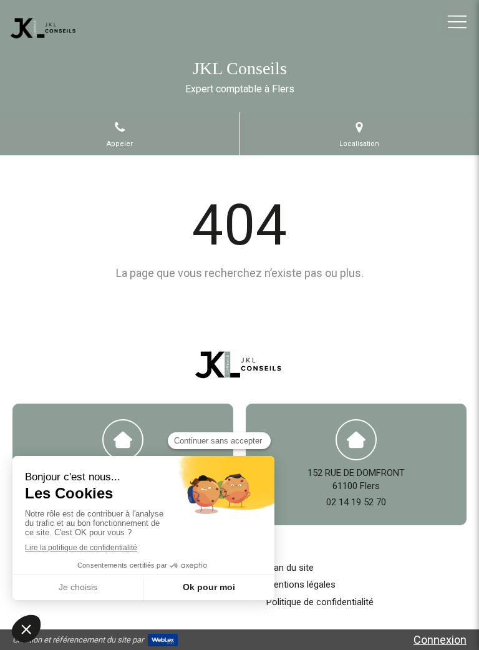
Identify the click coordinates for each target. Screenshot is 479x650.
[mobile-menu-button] (457, 21)
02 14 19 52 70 (356, 502)
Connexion (440, 639)
